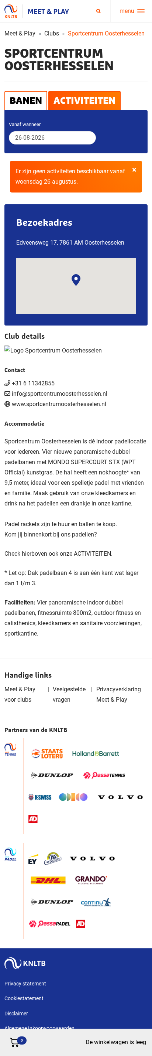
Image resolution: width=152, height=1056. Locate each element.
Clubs (51, 33)
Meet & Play (19, 33)
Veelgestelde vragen (69, 694)
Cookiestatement (24, 998)
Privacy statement (25, 984)
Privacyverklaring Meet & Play (118, 694)
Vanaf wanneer (25, 124)
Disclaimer (16, 1013)
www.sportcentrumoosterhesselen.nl (59, 404)
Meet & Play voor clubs (19, 694)
